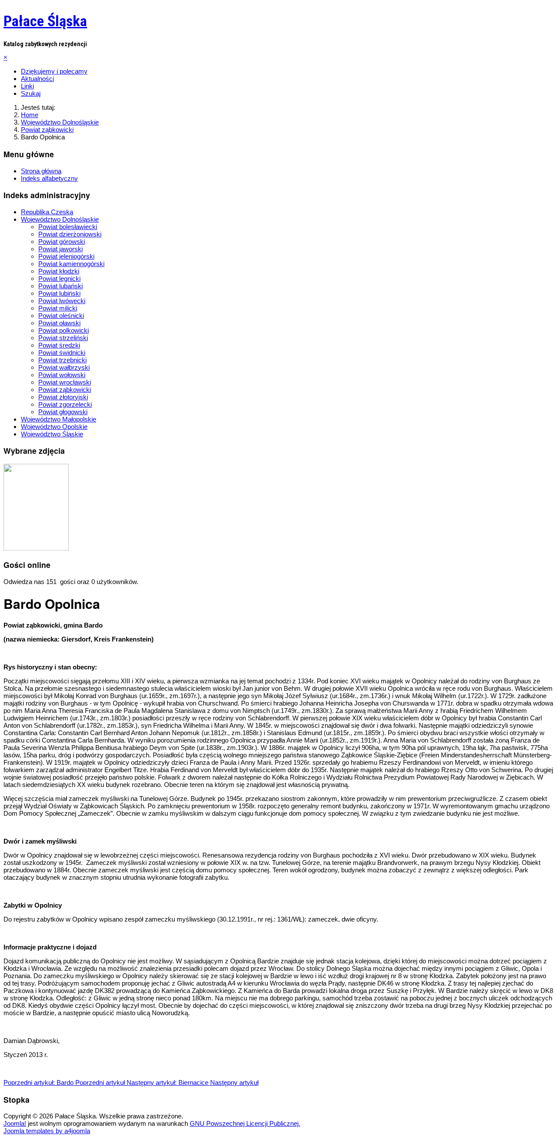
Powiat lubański (60, 286)
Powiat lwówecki (61, 300)
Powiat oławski (59, 323)
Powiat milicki (57, 308)
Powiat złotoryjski (63, 397)
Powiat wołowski (61, 374)
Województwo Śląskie (52, 434)
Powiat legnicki (59, 278)
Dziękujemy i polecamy (54, 71)
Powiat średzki (59, 345)
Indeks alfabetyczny (49, 178)
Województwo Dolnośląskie (60, 219)
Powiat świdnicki (61, 352)
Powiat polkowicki (63, 330)
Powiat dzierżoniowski (69, 234)
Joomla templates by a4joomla (46, 1131)
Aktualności (37, 78)
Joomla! (14, 1123)
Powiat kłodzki (58, 271)
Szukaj (30, 93)
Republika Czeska (47, 212)
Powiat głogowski (62, 411)
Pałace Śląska (45, 21)
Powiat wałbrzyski (64, 367)
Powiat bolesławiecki (67, 226)
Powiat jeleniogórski (66, 256)
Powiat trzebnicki (62, 360)
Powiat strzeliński (63, 337)
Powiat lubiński (59, 293)
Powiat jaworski (60, 249)
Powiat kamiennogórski (71, 263)
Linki (27, 86)
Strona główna (41, 171)
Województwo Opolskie (54, 426)
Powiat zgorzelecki (65, 404)
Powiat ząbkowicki (64, 389)
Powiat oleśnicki (61, 315)
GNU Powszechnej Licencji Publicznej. (245, 1123)
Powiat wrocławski (64, 382)
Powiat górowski (61, 241)
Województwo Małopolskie (58, 419)
